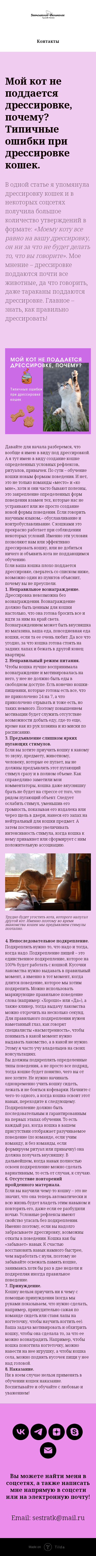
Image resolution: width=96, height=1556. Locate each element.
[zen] (56, 1432)
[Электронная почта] (48, 1450)
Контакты (48, 41)
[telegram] (38, 1432)
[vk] (21, 1432)
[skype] (74, 1432)
